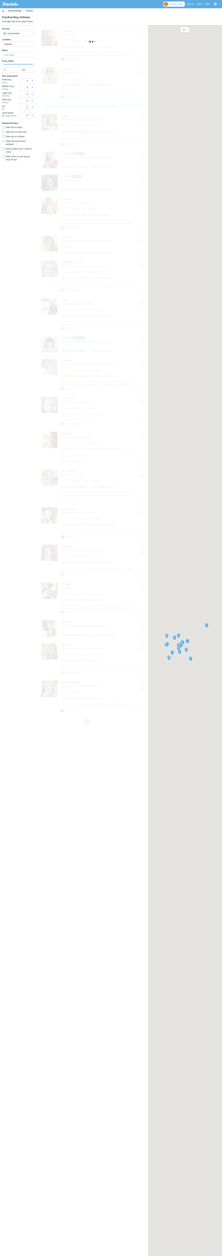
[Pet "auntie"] (92, 598)
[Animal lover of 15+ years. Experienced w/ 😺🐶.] (92, 129)
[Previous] (81, 721)
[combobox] (18, 33)
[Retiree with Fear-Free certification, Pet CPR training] (92, 276)
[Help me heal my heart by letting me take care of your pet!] (92, 344)
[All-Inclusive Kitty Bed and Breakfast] (92, 447)
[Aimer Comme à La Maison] (92, 485)
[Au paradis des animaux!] (92, 183)
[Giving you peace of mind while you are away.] (92, 658)
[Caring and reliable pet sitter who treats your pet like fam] (92, 244)
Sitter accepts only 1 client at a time (19, 150)
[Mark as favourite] (142, 59)
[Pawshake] (10, 4)
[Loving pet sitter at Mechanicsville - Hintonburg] (92, 560)
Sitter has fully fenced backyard (15, 142)
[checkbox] (3, 127)
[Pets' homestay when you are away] (92, 314)
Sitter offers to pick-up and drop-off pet (18, 158)
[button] (187, 641)
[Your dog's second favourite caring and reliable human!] (92, 628)
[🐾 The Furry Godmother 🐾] (92, 83)
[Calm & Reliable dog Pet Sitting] (92, 410)
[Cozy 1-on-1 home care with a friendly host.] (92, 696)
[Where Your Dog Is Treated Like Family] (92, 213)
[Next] (103, 721)
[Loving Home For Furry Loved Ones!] (92, 522)
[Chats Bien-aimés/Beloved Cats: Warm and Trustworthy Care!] (92, 374)
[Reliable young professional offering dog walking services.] (92, 160)
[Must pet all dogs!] (92, 45)
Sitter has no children (15, 136)
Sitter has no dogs (14, 127)
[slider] (3, 64)
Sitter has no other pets (16, 132)
